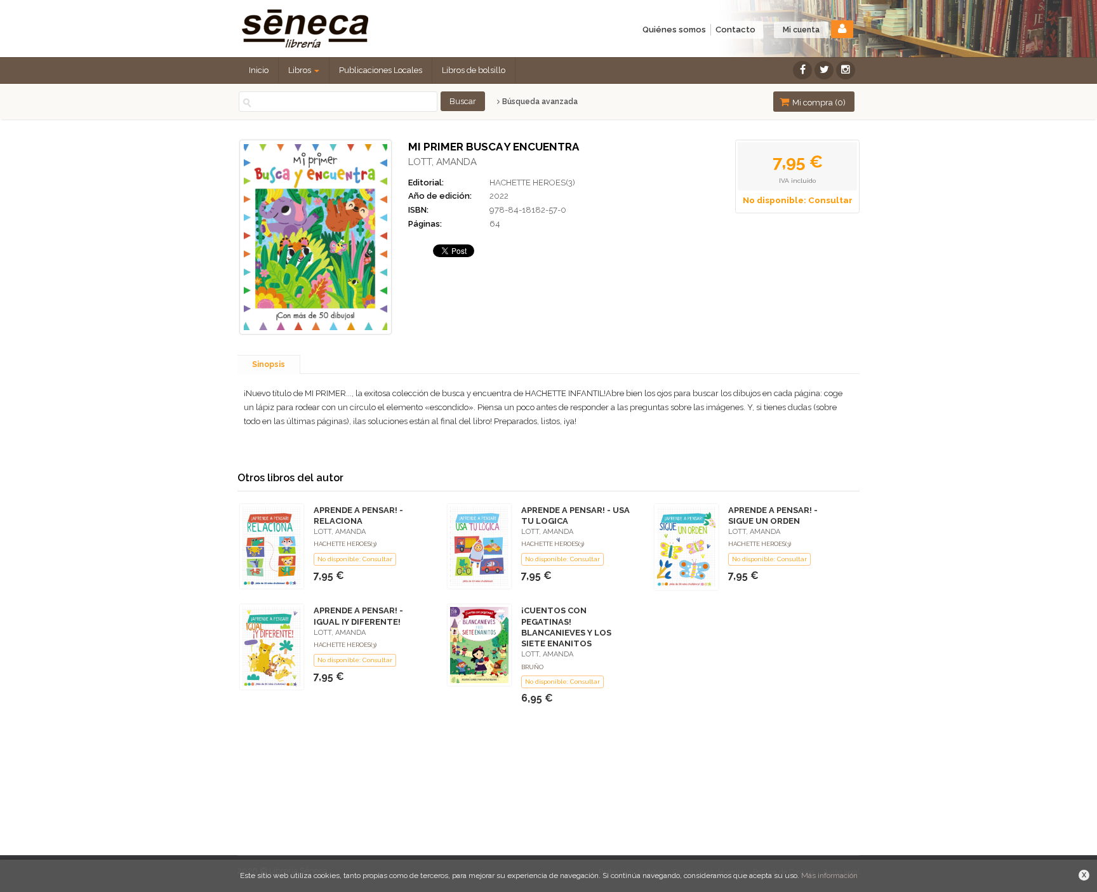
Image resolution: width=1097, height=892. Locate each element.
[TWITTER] (824, 70)
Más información (829, 875)
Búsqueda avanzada (539, 101)
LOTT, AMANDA (442, 162)
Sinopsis (268, 364)
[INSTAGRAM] (845, 70)
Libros (300, 70)
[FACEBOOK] (802, 70)
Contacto (735, 29)
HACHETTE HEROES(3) (532, 182)
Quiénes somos (674, 29)
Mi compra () (818, 102)
